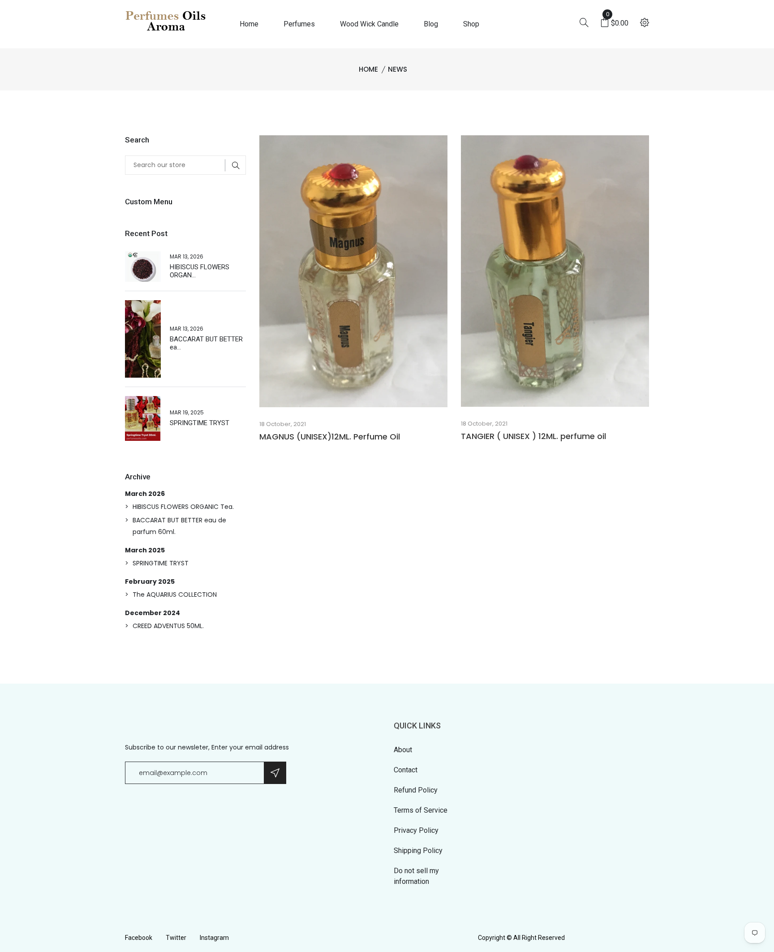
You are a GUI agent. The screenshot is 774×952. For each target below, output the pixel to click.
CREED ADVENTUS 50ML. (168, 625)
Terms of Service (420, 810)
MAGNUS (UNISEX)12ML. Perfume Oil (329, 436)
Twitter (176, 937)
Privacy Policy (416, 830)
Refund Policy (416, 790)
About (403, 749)
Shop (471, 24)
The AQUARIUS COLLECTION (175, 594)
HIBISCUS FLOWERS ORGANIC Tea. (183, 506)
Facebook (138, 937)
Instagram (214, 937)
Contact (405, 770)
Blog (431, 24)
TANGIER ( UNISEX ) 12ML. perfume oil (533, 436)
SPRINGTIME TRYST (199, 423)
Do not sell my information (416, 876)
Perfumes (299, 24)
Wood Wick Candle (369, 24)
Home (249, 24)
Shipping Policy (418, 850)
